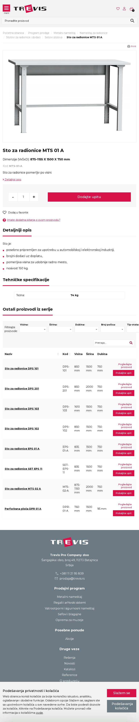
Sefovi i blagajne (69, 614)
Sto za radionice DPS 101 (21, 368)
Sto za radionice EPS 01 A (22, 448)
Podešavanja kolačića (122, 706)
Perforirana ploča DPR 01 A (23, 508)
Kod (65, 354)
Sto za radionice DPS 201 (22, 388)
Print (133, 46)
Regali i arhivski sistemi (70, 602)
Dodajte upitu (89, 197)
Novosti (69, 663)
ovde (39, 712)
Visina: (24, 324)
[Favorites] (118, 8)
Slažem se (121, 693)
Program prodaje (38, 33)
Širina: (53, 324)
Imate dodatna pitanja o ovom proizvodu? (33, 220)
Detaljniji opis (12, 179)
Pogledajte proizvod (125, 366)
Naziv (8, 354)
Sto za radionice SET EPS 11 (23, 468)
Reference (69, 675)
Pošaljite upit (124, 372)
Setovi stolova (53, 37)
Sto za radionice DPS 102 (22, 428)
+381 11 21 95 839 (71, 573)
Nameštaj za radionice (94, 33)
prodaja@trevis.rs (72, 578)
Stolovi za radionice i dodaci (23, 37)
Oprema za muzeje (69, 620)
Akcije (69, 639)
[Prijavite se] (125, 9)
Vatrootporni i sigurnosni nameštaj (69, 608)
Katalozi (69, 669)
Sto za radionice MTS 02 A (23, 488)
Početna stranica (13, 33)
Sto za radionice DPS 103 (22, 408)
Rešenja (69, 657)
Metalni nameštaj (64, 33)
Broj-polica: (108, 324)
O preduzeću (69, 681)
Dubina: (80, 324)
